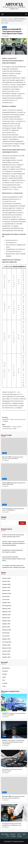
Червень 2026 (6, 584)
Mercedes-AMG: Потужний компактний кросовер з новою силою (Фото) (12, 457)
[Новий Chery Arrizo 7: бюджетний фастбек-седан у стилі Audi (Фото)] (14, 498)
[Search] (26, 14)
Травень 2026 (6, 587)
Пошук (3, 517)
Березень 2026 (6, 593)
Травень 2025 (6, 623)
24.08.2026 (6, 460)
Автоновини (6, 668)
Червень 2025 (6, 620)
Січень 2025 (5, 636)
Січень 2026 (5, 599)
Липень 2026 (6, 581)
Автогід (14, 4)
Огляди (4, 27)
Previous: (13, 419)
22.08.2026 (6, 486)
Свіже (4, 677)
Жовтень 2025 (6, 608)
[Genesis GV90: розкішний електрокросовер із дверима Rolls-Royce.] (14, 472)
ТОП (3, 680)
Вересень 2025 (6, 611)
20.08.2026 (6, 512)
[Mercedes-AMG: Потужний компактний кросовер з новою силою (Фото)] (14, 446)
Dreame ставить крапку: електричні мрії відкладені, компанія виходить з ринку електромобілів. (13, 543)
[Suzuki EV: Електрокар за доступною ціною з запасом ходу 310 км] (14, 702)
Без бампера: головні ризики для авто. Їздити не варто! (12, 551)
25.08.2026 (6, 716)
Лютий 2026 (5, 596)
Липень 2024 (6, 654)
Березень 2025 (6, 630)
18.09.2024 (6, 36)
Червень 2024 (6, 657)
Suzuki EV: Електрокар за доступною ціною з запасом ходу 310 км (13, 535)
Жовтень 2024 (6, 645)
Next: (12, 426)
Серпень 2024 (6, 651)
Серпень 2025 (6, 614)
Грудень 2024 (6, 639)
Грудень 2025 (6, 602)
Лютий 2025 (5, 633)
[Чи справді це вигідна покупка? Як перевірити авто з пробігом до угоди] (14, 813)
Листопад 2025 (6, 605)
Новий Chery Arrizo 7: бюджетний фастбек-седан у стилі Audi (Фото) (13, 509)
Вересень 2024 (6, 648)
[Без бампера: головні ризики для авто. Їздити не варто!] (14, 758)
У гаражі (4, 683)
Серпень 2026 (6, 578)
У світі (4, 686)
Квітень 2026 (6, 590)
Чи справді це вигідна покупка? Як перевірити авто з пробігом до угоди (13, 566)
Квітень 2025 (6, 627)
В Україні (5, 671)
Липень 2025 (6, 617)
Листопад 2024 (6, 642)
